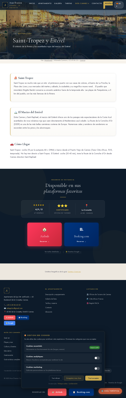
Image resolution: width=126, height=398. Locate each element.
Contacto (97, 3)
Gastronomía (8, 355)
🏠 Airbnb (9, 317)
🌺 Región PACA (93, 303)
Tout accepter (93, 378)
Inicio (32, 3)
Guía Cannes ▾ (82, 3)
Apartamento (45, 3)
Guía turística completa (12, 359)
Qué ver (7, 338)
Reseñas (109, 3)
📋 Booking (22, 317)
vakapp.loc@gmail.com (15, 308)
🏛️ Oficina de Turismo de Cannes (99, 294)
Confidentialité (73, 384)
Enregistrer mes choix (73, 378)
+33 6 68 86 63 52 (14, 305)
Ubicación (48, 312)
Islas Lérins (7, 351)
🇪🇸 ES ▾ (118, 4)
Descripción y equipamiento (55, 294)
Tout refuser (56, 378)
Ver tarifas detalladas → (53, 251)
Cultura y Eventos (10, 346)
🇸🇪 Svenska (106, 370)
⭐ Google (9, 323)
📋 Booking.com (81, 392)
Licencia (82, 60)
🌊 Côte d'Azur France (95, 299)
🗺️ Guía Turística (110, 391)
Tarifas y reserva (51, 303)
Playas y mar (8, 342)
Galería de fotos (51, 299)
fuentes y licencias (74, 271)
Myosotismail (48, 60)
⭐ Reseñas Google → (73, 251)
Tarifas (68, 3)
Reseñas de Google (115, 383)
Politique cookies (63, 384)
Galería (58, 3)
